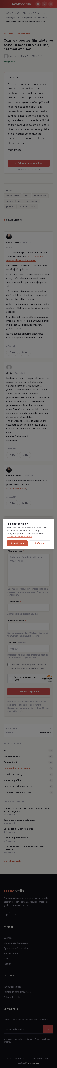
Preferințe (39, 543)
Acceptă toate (17, 543)
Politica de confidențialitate (19, 536)
